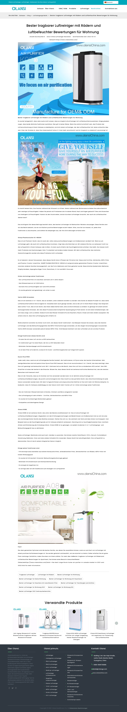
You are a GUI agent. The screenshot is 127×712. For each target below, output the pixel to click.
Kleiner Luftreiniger (52, 683)
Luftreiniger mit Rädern (46, 575)
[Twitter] (12, 688)
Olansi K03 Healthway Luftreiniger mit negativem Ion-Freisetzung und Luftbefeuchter (102, 635)
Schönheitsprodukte (73, 700)
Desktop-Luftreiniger (52, 670)
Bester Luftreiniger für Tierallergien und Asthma (77, 583)
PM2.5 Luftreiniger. (52, 664)
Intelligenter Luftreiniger (53, 658)
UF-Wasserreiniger (73, 686)
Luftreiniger (49, 655)
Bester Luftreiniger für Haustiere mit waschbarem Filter (38, 583)
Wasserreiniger (72, 680)
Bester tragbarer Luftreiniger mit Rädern (87, 556)
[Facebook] (9, 688)
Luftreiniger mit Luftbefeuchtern (79, 121)
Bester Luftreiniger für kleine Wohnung (32, 579)
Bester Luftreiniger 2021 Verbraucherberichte (34, 591)
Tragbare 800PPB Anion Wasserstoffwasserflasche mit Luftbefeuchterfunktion (51, 635)
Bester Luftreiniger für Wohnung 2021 (32, 587)
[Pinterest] (15, 688)
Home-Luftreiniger (52, 692)
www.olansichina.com (100, 673)
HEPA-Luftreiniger (51, 689)
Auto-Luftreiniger (51, 667)
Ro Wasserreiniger (73, 683)
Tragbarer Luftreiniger (27, 575)
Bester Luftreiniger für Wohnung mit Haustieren (65, 579)
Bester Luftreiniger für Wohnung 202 (60, 587)
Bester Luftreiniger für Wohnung (68, 575)
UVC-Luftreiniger (51, 695)
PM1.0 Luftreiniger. (51, 661)
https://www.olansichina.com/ (67, 40)
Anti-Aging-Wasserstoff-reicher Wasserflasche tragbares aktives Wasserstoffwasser (24, 635)
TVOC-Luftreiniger (52, 686)
